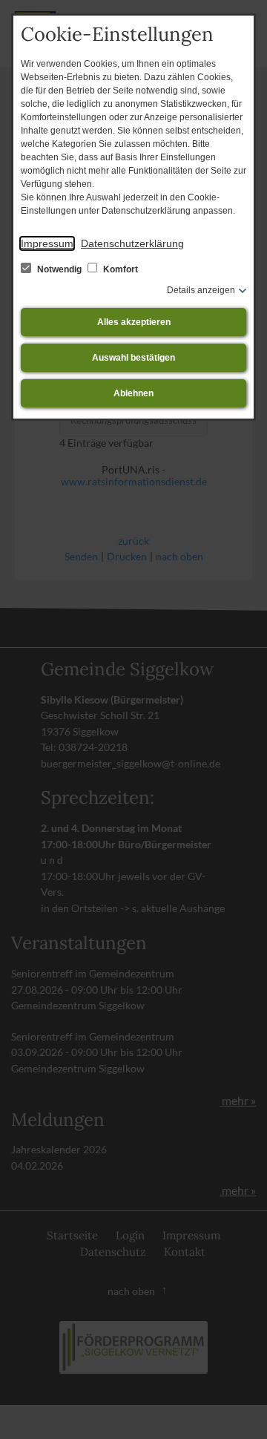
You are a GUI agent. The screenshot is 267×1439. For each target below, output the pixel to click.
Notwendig (59, 269)
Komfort (119, 269)
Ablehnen (133, 393)
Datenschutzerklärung (132, 243)
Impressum (47, 243)
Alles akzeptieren (134, 322)
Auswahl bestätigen (133, 358)
